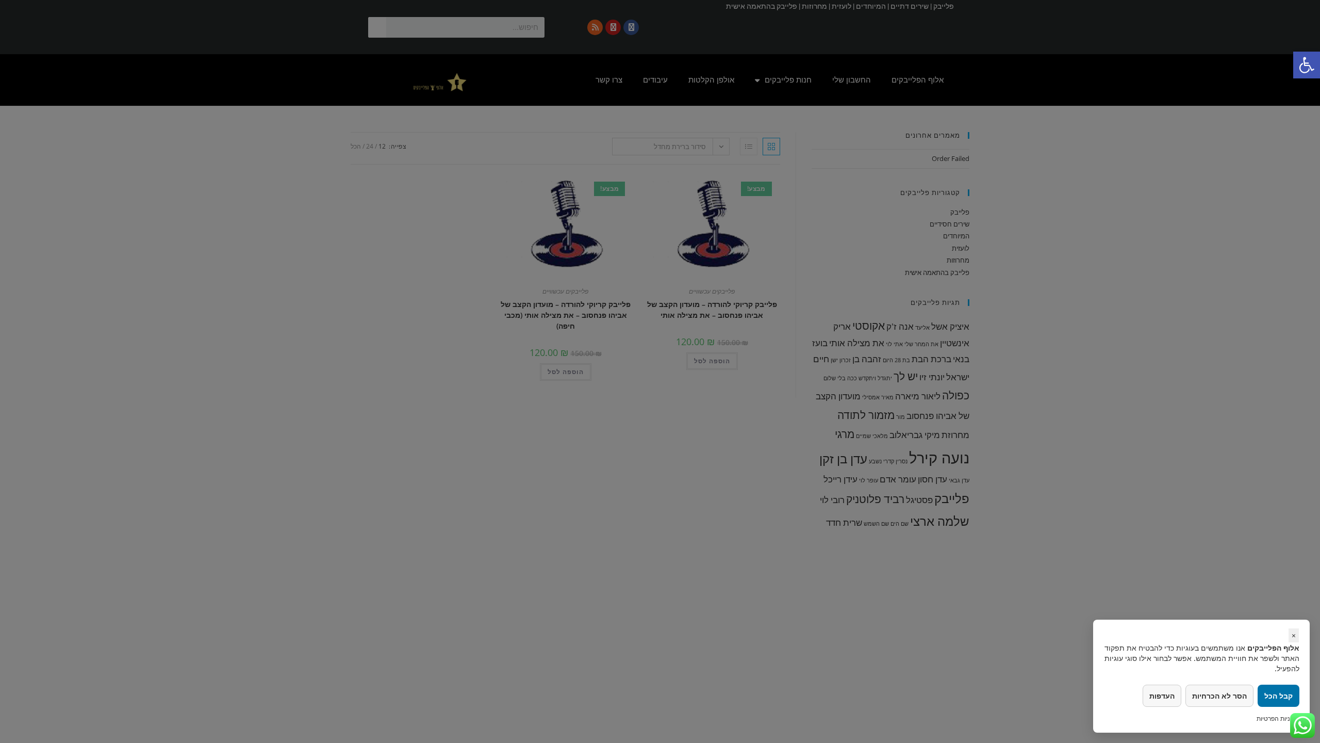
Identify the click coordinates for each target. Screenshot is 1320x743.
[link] (1306, 65)
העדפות (1162, 696)
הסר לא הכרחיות (1219, 696)
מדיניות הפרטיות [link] (1278, 718)
